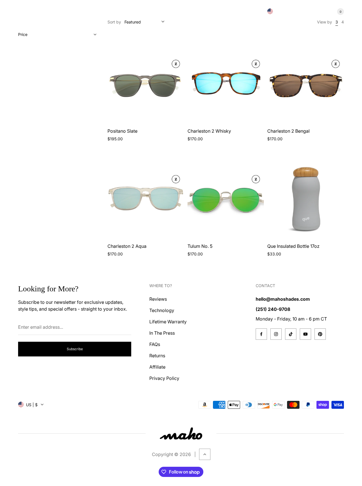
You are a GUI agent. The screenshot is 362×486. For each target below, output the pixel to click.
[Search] (305, 11)
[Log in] (319, 11)
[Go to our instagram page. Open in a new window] (276, 334)
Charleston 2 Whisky (209, 131)
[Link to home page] (181, 433)
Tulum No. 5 (200, 246)
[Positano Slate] (145, 79)
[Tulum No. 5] (226, 194)
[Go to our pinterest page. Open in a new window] (320, 334)
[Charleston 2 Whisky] (226, 79)
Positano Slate (122, 131)
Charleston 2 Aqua (126, 246)
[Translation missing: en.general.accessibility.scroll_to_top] (204, 454)
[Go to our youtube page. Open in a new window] (305, 334)
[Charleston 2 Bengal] (305, 79)
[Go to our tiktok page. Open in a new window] (290, 334)
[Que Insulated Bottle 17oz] (305, 194)
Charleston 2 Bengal (288, 131)
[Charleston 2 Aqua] (145, 194)
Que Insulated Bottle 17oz (293, 246)
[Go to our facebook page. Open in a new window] (261, 334)
